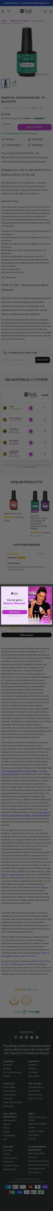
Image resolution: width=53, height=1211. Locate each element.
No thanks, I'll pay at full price (14, 616)
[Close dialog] (51, 588)
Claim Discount (14, 612)
